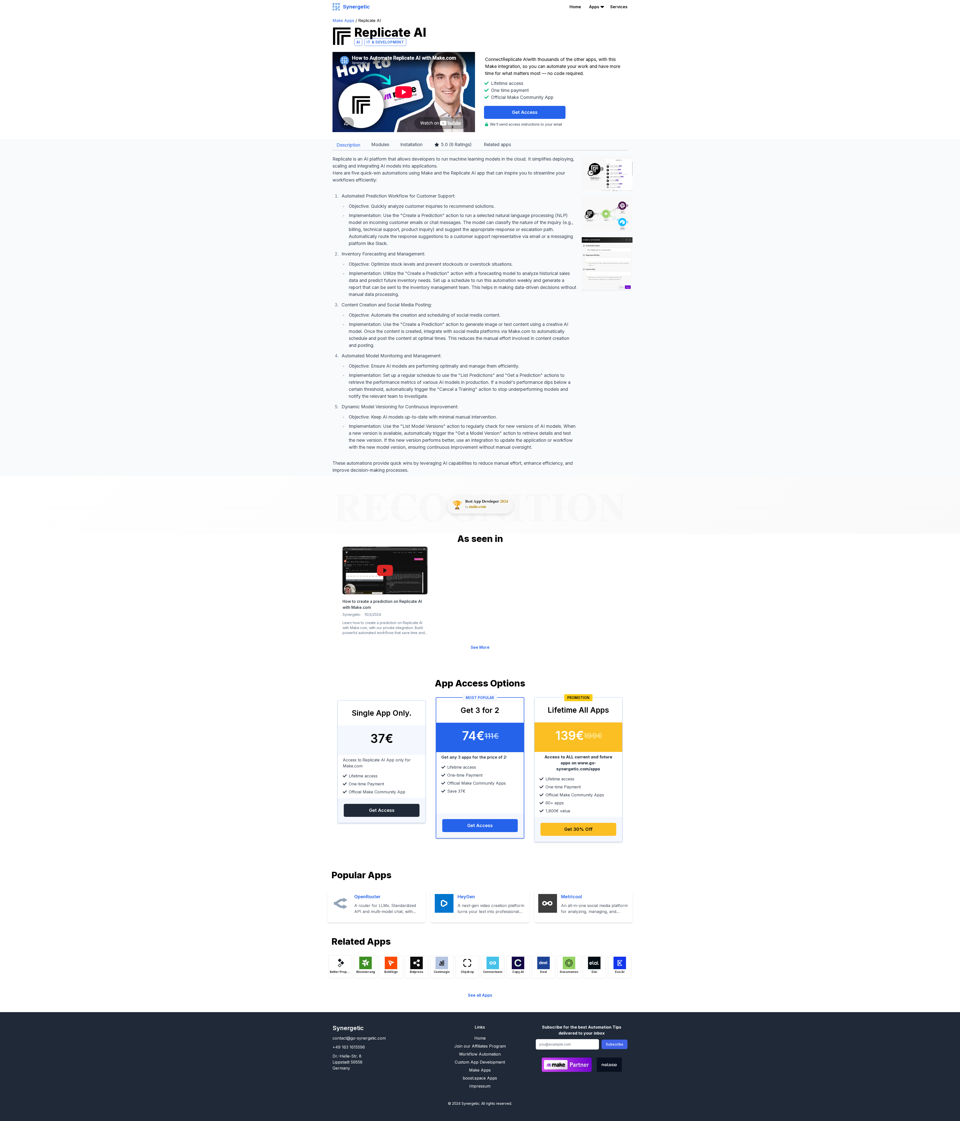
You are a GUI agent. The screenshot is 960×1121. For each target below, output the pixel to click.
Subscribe (614, 1044)
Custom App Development (480, 1062)
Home (575, 6)
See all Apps (480, 995)
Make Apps (344, 20)
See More (480, 647)
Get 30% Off (578, 829)
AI (358, 42)
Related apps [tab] (497, 144)
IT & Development (385, 42)
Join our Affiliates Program (480, 1046)
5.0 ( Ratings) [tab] (456, 144)
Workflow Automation (480, 1054)
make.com (477, 506)
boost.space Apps (480, 1078)
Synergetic (348, 1028)
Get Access (525, 112)
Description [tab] (348, 145)
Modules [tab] (380, 144)
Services (619, 6)
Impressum (479, 1086)
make (594, 18)
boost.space (600, 27)
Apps (594, 6)
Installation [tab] (411, 144)
